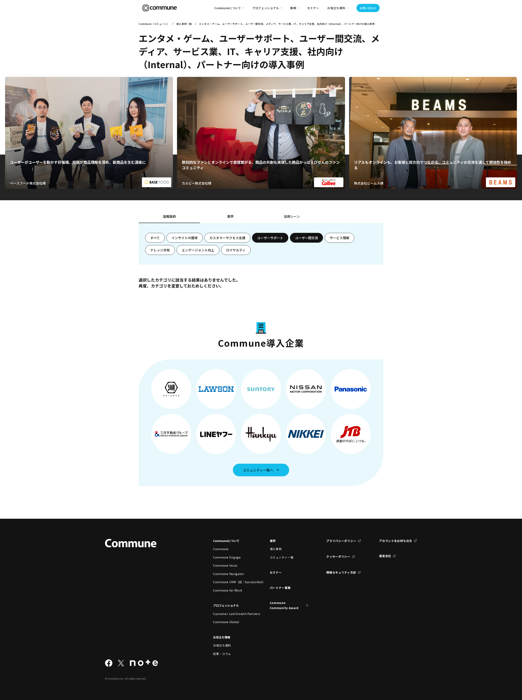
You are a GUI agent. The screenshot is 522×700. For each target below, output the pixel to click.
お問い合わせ (368, 8)
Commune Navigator (228, 574)
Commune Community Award (284, 605)
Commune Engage (227, 557)
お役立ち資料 (222, 645)
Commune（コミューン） (154, 23)
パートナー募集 (280, 588)
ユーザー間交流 (306, 237)
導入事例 (276, 549)
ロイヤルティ (236, 250)
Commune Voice (225, 565)
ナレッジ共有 (160, 250)
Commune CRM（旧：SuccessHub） (232, 582)
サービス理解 (339, 237)
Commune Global (226, 622)
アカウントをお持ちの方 (395, 541)
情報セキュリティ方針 (341, 572)
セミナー (313, 8)
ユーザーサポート (270, 237)
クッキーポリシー (338, 556)
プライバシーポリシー (341, 541)
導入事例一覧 (184, 23)
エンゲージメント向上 (198, 250)
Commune (221, 549)
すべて (155, 237)
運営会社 (385, 556)
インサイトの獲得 (184, 237)
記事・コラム (222, 654)
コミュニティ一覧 (282, 557)
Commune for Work (227, 590)
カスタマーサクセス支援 (227, 237)
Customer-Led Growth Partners (232, 614)
